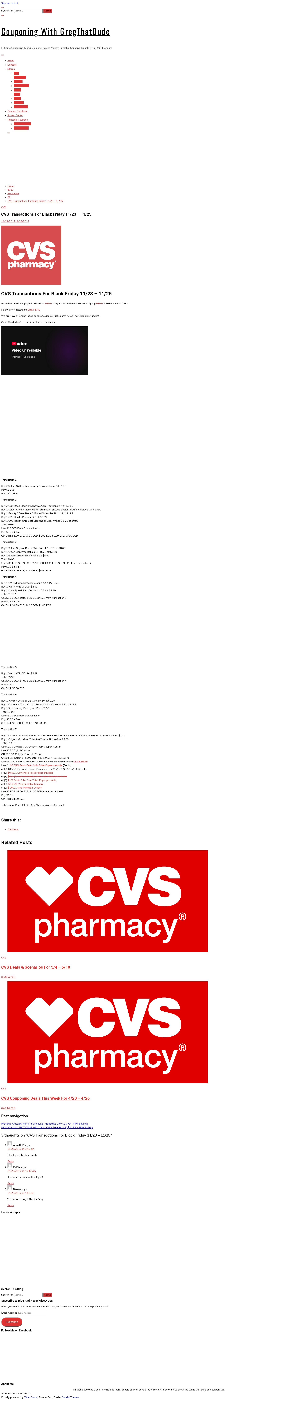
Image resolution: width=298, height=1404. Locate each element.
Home (10, 60)
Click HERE (33, 309)
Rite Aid (18, 81)
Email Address (9, 1312)
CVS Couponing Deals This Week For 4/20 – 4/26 (45, 1098)
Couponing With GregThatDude (55, 31)
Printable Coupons (17, 119)
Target (17, 89)
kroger (17, 98)
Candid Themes (70, 1397)
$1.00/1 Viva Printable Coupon (26, 783)
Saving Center (15, 115)
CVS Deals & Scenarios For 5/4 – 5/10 (35, 967)
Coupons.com (21, 128)
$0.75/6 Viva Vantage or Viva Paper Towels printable (37, 776)
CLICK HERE (80, 761)
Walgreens (20, 77)
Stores (11, 68)
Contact (11, 64)
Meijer (17, 94)
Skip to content (9, 3)
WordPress (30, 1397)
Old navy (19, 102)
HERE (48, 303)
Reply (10, 1161)
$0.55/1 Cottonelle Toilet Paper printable (30, 772)
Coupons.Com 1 (22, 123)
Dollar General (21, 85)
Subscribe (12, 1322)
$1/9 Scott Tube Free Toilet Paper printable (32, 780)
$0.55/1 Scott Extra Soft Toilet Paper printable (36, 765)
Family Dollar (21, 106)
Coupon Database (17, 111)
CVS (16, 73)
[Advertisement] (149, 158)
